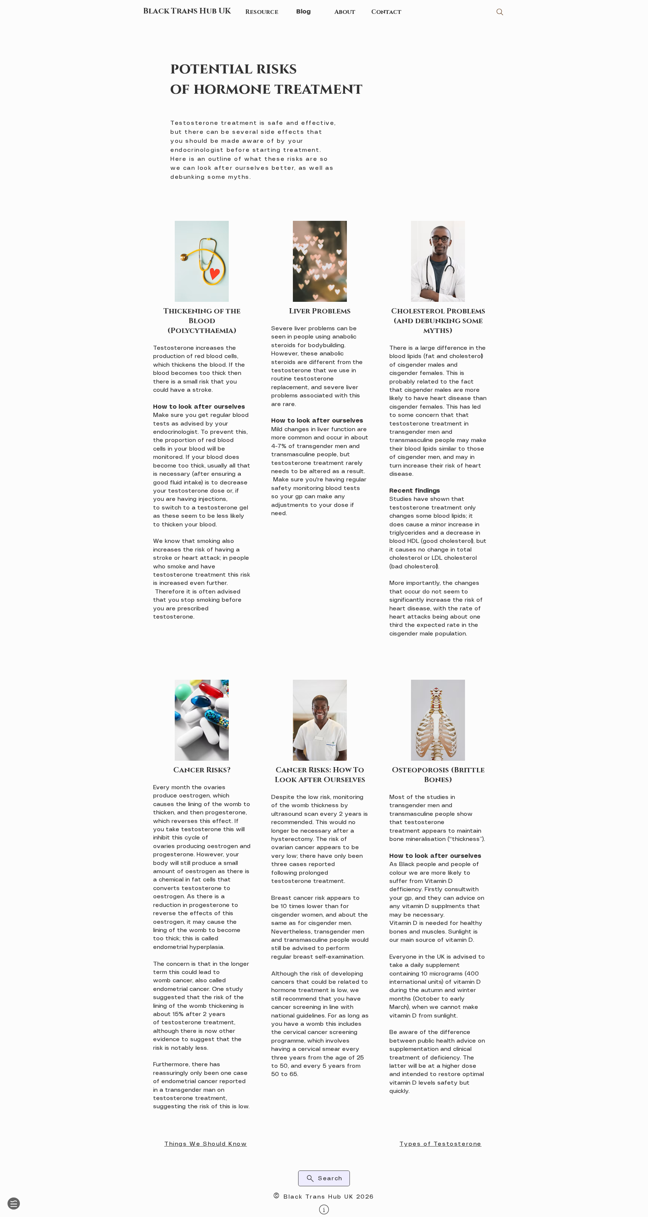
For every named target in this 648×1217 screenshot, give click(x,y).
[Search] (500, 12)
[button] (14, 1204)
